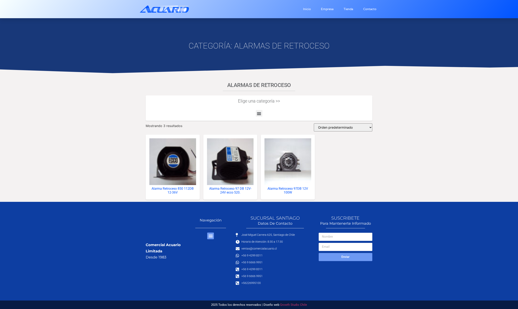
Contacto (369, 9)
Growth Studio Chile (293, 305)
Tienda (348, 9)
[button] (259, 113)
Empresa (327, 9)
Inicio (307, 9)
